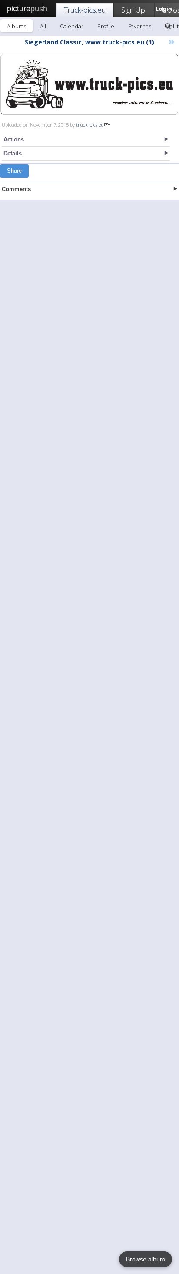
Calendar (71, 26)
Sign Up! (133, 10)
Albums (16, 26)
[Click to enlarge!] (89, 84)
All (43, 26)
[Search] (168, 26)
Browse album (145, 1259)
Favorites (139, 26)
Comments (16, 189)
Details (12, 153)
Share (14, 171)
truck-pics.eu (90, 124)
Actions (13, 139)
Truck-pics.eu (85, 10)
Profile (105, 26)
